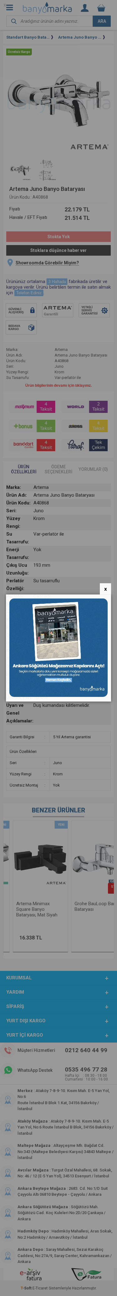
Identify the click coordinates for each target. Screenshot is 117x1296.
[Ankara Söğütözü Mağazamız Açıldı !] (58, 695)
